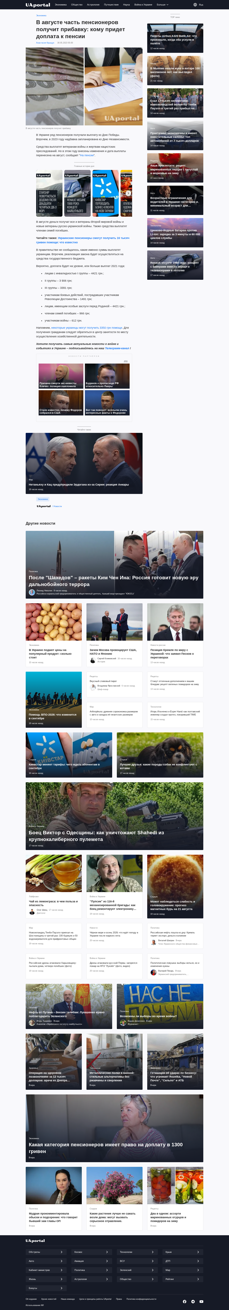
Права (119, 1299)
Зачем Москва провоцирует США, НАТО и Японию (113, 651)
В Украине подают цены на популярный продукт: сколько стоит (50, 653)
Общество (76, 4)
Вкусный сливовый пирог (103, 681)
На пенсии (87, 155)
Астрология (93, 4)
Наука (126, 4)
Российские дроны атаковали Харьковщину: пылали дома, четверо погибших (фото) (52, 964)
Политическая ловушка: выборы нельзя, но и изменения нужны (174, 964)
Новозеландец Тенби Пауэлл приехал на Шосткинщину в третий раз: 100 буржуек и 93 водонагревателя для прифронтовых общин (53, 935)
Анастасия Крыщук (45, 43)
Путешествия (111, 4)
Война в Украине (143, 4)
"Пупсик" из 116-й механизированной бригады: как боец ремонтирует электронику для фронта (112, 905)
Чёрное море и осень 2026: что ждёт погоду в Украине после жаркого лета (114, 934)
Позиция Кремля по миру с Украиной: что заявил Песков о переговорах (172, 653)
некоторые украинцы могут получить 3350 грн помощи (86, 327)
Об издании (31, 1299)
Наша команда (68, 1299)
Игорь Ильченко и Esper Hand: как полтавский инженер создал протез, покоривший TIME (175, 713)
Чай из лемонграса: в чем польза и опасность (53, 903)
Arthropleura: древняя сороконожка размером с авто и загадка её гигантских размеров (114, 713)
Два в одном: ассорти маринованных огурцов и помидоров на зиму (168, 1217)
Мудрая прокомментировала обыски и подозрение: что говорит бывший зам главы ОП (53, 1217)
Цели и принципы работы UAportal (95, 1299)
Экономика (61, 4)
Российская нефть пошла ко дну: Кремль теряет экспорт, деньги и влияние (172, 934)
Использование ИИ (35, 1305)
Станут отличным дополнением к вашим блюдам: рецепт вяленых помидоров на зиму (174, 683)
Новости (57, 506)
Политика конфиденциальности (141, 1299)
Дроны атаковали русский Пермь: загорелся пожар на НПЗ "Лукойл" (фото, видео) (113, 964)
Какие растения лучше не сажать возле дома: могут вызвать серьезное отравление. (113, 1217)
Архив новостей (48, 1299)
